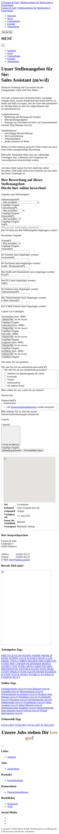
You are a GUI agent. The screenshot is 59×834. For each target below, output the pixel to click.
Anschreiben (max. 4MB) (13, 316)
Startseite (11, 15)
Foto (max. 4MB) (9, 333)
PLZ (4, 274)
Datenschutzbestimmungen (23, 407)
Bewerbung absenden (11, 450)
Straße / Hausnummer (13, 266)
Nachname (7, 257)
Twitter (10, 379)
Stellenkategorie (10, 199)
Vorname (7, 249)
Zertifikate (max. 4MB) (12, 351)
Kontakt (11, 24)
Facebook (12, 376)
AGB (10, 806)
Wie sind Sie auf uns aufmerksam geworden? (24, 367)
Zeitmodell (7, 216)
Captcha (5, 424)
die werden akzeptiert (30, 407)
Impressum (12, 803)
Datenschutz (8, 400)
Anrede (6, 240)
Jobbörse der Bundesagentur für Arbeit (25, 373)
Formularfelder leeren (33, 450)
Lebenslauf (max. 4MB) (12, 325)
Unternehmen (13, 21)
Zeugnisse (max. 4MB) (12, 342)
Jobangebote (13, 26)
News (10, 18)
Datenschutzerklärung (17, 792)
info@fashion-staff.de (19, 559)
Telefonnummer (10, 292)
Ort (4, 224)
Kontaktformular (15, 780)
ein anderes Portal (15, 385)
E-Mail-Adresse (10, 300)
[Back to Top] (2, 746)
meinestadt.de (13, 382)
